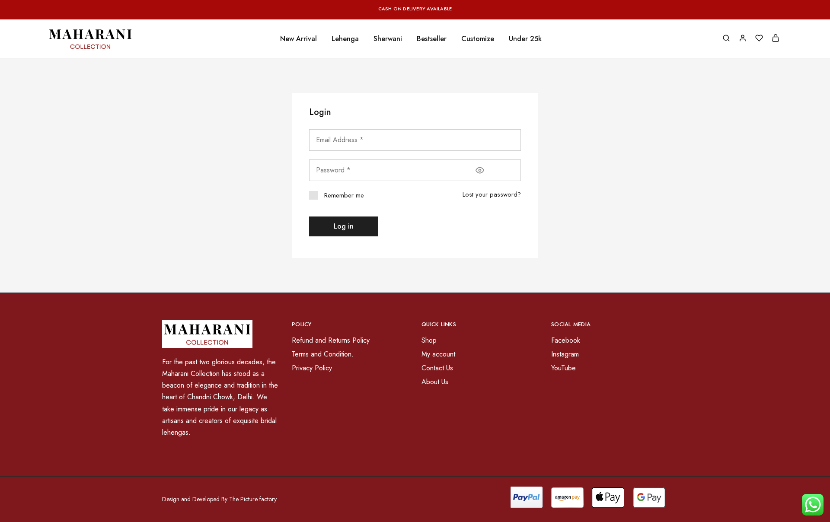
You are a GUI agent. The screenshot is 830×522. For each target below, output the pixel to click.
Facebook (565, 340)
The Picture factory (253, 499)
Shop (429, 340)
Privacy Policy (312, 368)
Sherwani (388, 39)
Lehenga (345, 39)
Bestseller (432, 39)
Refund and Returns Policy (331, 340)
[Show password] (479, 170)
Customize (477, 39)
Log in (344, 226)
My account (438, 354)
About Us (434, 382)
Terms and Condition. (323, 354)
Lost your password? (492, 194)
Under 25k (525, 39)
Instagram (565, 354)
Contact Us (437, 368)
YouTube (563, 368)
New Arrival (298, 39)
